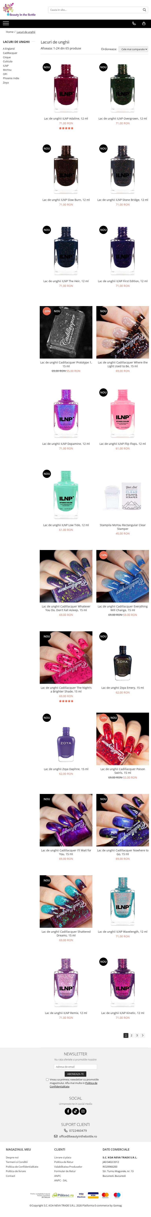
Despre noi (12, 1157)
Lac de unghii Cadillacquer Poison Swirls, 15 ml (122, 771)
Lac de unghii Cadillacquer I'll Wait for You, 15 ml (66, 852)
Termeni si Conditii (17, 1162)
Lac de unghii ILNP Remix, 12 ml (66, 1013)
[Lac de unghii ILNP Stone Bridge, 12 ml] (122, 169)
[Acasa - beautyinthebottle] (22, 10)
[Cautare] (144, 10)
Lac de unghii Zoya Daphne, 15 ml (66, 769)
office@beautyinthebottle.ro (77, 1136)
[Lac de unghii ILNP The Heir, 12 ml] (66, 251)
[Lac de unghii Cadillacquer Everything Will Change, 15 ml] (122, 576)
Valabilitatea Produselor (68, 1166)
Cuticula (7, 61)
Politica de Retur (63, 1162)
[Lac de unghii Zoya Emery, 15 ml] (122, 657)
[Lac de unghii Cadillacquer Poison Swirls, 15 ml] (122, 739)
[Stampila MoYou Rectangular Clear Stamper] (122, 495)
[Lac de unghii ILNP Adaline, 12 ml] (66, 88)
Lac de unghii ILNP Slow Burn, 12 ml (66, 200)
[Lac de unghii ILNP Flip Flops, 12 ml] (122, 413)
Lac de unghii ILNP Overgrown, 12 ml (123, 118)
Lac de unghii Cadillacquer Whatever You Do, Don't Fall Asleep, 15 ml (66, 608)
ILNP (6, 65)
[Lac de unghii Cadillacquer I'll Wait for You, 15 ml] (66, 820)
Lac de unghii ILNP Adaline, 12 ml (66, 118)
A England (9, 48)
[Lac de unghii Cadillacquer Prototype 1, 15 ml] (66, 332)
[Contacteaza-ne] (134, 23)
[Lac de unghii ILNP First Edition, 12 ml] (122, 251)
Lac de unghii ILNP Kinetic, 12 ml (122, 1013)
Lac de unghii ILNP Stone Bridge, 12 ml (122, 200)
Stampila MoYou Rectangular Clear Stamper (123, 527)
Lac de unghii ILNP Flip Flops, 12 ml (122, 444)
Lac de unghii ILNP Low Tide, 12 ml (66, 525)
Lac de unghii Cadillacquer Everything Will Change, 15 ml (123, 608)
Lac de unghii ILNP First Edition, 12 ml (123, 281)
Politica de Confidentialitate (22, 1166)
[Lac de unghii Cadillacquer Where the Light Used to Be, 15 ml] (122, 332)
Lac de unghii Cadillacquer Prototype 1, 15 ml (66, 364)
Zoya (6, 82)
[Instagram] (83, 1111)
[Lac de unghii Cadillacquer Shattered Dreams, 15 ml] (66, 901)
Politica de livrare (16, 1171)
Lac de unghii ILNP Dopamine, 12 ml (66, 444)
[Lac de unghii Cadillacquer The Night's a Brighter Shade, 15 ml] (66, 657)
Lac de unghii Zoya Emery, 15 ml (122, 688)
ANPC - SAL (60, 1180)
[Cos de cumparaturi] (144, 23)
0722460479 (77, 1131)
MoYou (7, 70)
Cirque (7, 57)
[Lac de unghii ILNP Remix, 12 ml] (66, 983)
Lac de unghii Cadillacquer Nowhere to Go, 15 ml (122, 852)
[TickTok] (75, 1111)
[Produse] (6, 24)
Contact (10, 1176)
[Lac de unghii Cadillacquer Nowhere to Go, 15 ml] (122, 820)
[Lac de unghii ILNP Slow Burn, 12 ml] (66, 169)
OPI (5, 74)
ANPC (57, 1176)
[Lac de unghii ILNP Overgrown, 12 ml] (122, 88)
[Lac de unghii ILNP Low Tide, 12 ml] (66, 495)
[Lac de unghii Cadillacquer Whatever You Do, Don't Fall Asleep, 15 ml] (66, 576)
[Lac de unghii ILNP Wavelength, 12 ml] (122, 901)
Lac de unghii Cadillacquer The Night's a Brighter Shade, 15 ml (66, 689)
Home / (11, 32)
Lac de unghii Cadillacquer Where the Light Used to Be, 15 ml (123, 364)
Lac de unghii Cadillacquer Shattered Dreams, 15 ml (66, 933)
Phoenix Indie (11, 78)
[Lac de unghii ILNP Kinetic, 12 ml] (122, 983)
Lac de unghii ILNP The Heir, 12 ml (66, 281)
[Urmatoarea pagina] (142, 1035)
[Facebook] (68, 1111)
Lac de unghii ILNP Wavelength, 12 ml (122, 931)
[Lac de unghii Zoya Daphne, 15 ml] (66, 739)
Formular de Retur (65, 1171)
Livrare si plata (62, 1157)
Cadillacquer (10, 53)
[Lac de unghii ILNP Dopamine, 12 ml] (66, 413)
